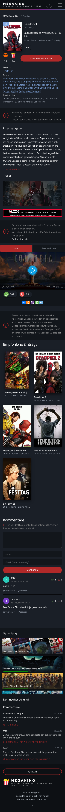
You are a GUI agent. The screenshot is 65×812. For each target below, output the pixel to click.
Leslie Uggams (23, 81)
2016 (53, 32)
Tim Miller (8, 70)
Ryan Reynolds (10, 78)
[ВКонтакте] (24, 302)
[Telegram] (41, 302)
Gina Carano (9, 81)
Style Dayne (40, 87)
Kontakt (32, 771)
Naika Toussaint (33, 91)
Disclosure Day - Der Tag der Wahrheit (28, 759)
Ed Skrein (41, 78)
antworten (8, 590)
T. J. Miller (51, 78)
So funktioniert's (20, 239)
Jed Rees (13, 84)
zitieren (23, 590)
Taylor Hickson (10, 91)
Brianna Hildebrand (41, 81)
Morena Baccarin (27, 78)
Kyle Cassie (53, 87)
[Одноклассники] (28, 302)
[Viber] (32, 302)
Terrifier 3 (12, 724)
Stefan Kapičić (26, 84)
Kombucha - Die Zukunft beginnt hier (26, 742)
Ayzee (21, 91)
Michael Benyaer (25, 87)
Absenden (32, 570)
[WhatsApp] (37, 302)
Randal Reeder (41, 84)
